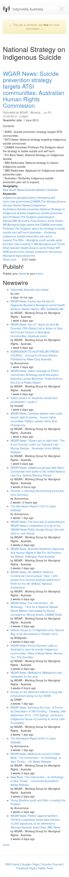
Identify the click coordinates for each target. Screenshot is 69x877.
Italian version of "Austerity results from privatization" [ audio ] (34, 400)
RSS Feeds (12, 864)
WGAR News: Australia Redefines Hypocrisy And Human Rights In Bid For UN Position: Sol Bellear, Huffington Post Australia (37, 552)
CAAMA (35, 201)
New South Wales (13, 190)
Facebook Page (25, 868)
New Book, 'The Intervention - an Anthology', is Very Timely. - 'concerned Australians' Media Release (38, 781)
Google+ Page (30, 864)
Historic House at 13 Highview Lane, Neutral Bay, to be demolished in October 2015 (37, 632)
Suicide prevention (28, 209)
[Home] (6, 9)
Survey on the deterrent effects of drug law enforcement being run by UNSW (36, 694)
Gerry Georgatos (40, 197)
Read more (9, 259)
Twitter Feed (45, 868)
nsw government (20, 201)
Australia (30, 190)
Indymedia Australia (28, 8)
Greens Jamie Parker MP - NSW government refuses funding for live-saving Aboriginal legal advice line (32, 251)
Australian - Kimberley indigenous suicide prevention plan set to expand (29, 236)
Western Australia (47, 190)
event (39, 273)
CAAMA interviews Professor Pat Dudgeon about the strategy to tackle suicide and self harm (34, 228)
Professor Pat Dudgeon (23, 217)
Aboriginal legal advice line (23, 225)
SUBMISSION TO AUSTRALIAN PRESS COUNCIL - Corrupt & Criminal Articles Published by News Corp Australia (35, 355)
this (46, 25)
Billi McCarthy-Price (25, 221)
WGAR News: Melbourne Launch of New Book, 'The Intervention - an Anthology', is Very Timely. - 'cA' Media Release (36, 757)
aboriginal (23, 197)
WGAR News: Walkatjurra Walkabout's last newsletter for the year (36, 674)
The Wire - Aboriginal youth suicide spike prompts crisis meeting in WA (32, 242)
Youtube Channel (51, 864)
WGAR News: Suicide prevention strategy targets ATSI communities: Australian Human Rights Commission (33, 89)
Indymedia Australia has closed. (30, 289)
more (6, 845)
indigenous (9, 197)
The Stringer (48, 201)
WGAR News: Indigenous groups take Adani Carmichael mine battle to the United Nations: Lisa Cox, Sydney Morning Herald (38, 471)
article (22, 273)
